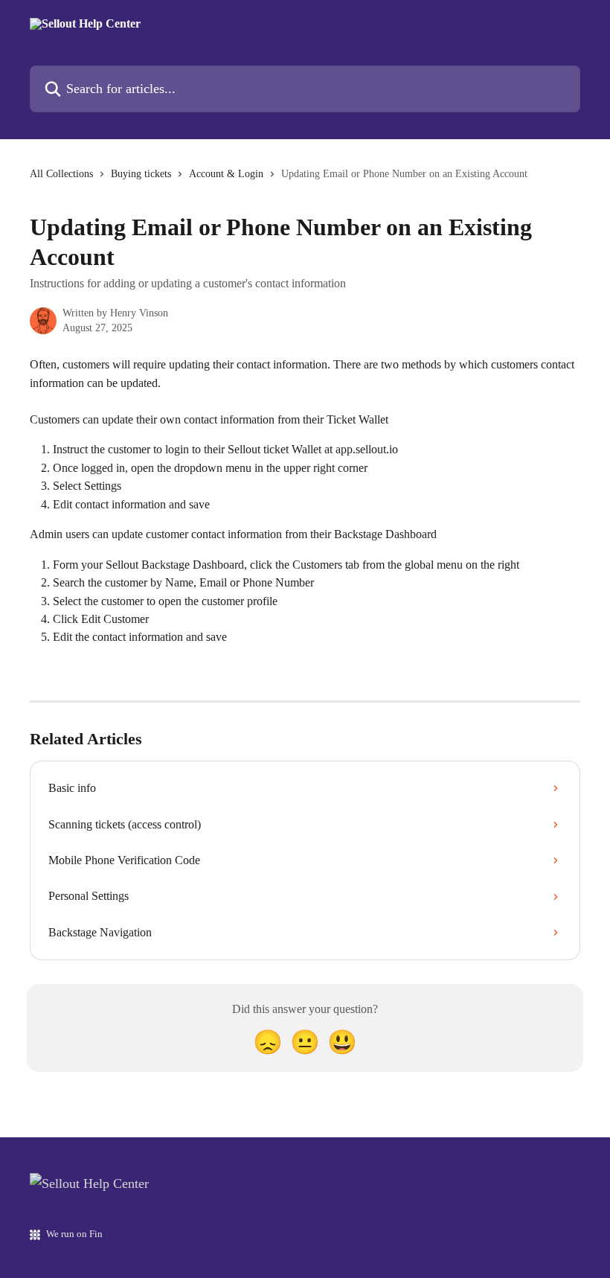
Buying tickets (141, 173)
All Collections (61, 173)
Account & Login (226, 173)
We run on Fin (74, 1233)
